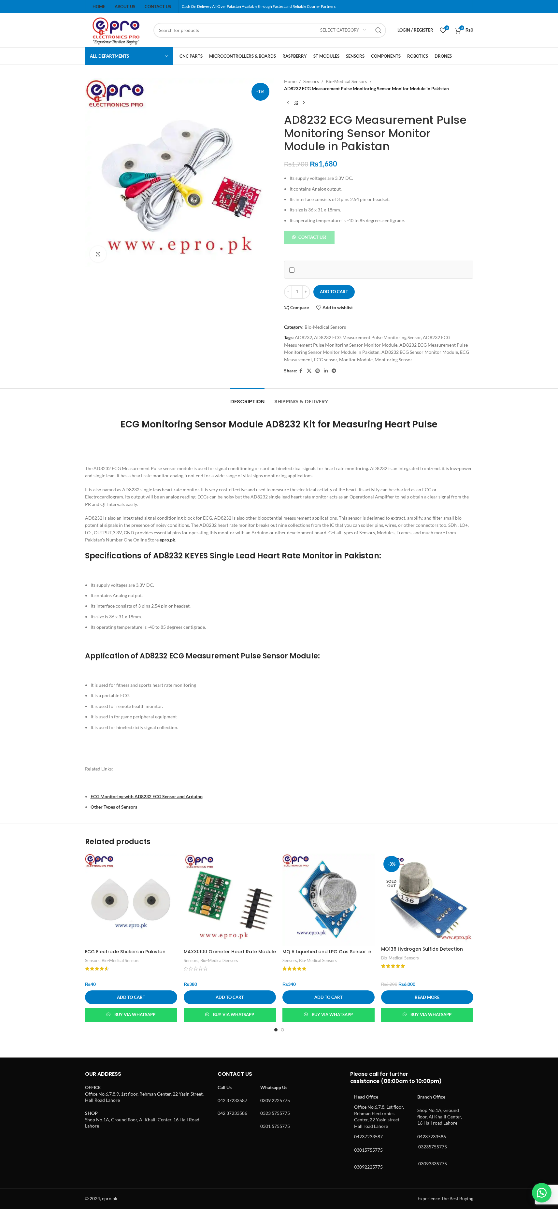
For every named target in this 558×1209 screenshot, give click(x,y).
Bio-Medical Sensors (346, 81)
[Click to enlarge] (98, 254)
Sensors (311, 81)
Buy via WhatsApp (134, 1014)
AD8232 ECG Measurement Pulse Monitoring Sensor (367, 337)
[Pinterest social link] (317, 371)
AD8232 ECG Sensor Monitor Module (419, 352)
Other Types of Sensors (114, 807)
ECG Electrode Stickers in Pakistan (125, 951)
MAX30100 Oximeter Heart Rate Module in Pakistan (230, 954)
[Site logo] (116, 29)
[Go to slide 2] (282, 1029)
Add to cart (334, 291)
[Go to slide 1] (276, 1029)
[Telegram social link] (334, 371)
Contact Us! (312, 237)
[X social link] (309, 371)
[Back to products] (296, 103)
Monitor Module (356, 359)
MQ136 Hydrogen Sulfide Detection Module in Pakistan (422, 952)
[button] (309, 237)
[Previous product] (288, 103)
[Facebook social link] (301, 371)
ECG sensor (325, 359)
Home (290, 81)
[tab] (247, 398)
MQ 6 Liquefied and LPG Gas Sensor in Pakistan (326, 954)
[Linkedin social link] (326, 371)
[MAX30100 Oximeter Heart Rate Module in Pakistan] (230, 900)
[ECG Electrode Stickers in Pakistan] (131, 900)
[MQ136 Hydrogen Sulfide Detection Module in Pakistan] (427, 898)
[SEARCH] (378, 30)
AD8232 (303, 337)
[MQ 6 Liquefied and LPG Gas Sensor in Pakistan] (328, 900)
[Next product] (304, 103)
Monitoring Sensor (393, 359)
